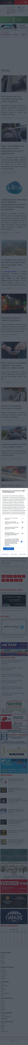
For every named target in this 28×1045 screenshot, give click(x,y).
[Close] (24, 490)
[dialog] (14, 522)
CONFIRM (8, 548)
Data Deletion (5, 554)
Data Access (14, 554)
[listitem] (14, 519)
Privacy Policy (22, 554)
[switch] (22, 522)
